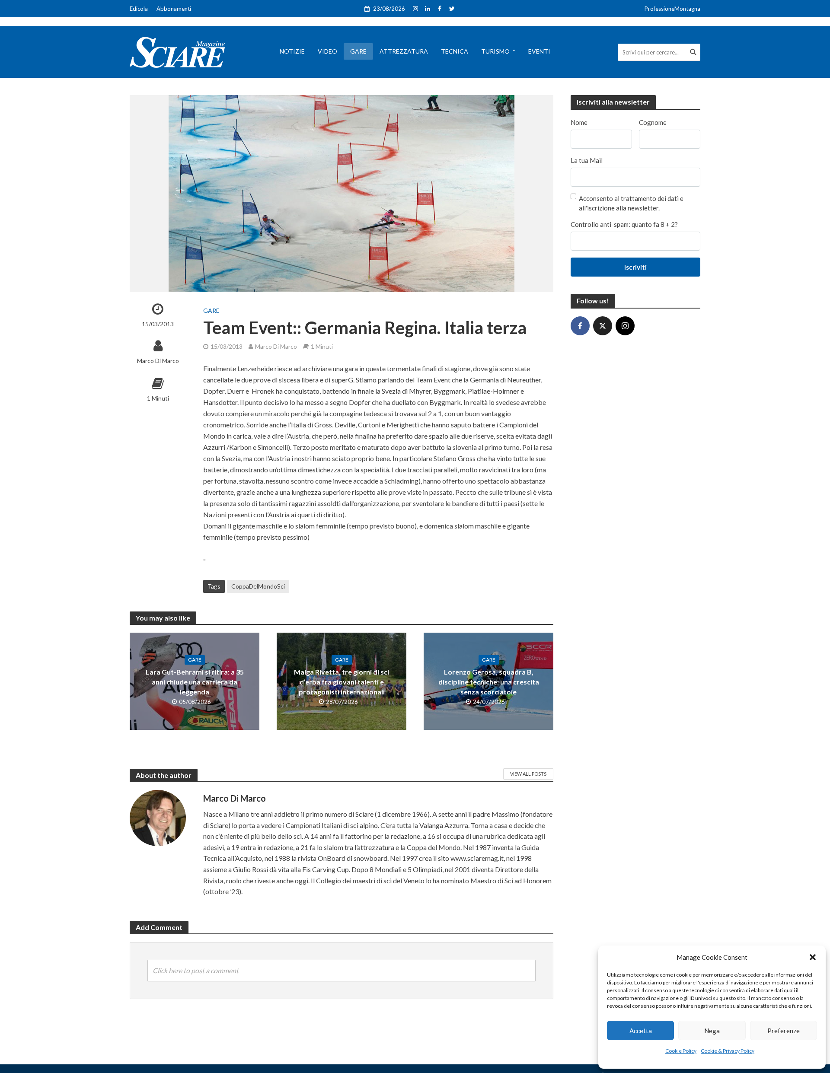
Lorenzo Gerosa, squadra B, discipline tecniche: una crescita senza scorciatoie (488, 682)
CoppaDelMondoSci (258, 586)
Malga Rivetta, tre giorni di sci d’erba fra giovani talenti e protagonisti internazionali (341, 682)
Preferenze (783, 1031)
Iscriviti (635, 267)
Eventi (539, 51)
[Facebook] (580, 325)
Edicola (139, 8)
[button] (812, 957)
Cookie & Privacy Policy (727, 1051)
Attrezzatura (404, 51)
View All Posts (528, 774)
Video (327, 51)
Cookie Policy (680, 1051)
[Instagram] (625, 325)
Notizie (292, 51)
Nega (712, 1031)
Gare (358, 51)
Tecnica (454, 51)
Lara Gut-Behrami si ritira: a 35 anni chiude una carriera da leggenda (195, 682)
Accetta (640, 1031)
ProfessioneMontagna (672, 8)
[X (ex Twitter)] (602, 325)
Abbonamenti (173, 8)
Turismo (495, 51)
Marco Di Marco (158, 360)
